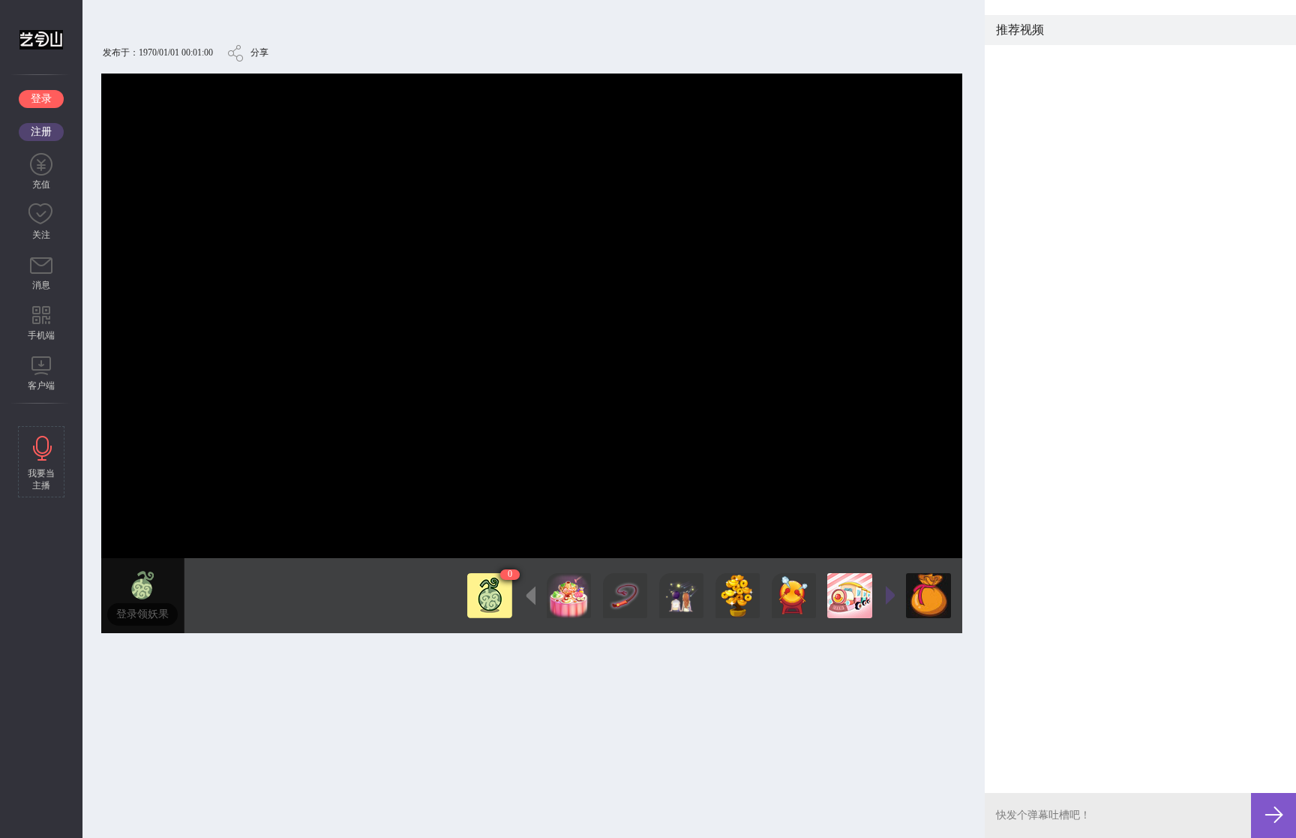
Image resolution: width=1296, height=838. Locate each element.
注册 (41, 131)
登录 (41, 98)
